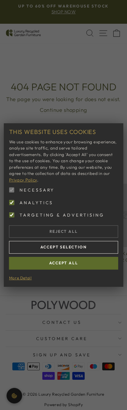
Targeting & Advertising (62, 215)
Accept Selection (63, 247)
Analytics (36, 202)
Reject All (63, 231)
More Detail (20, 277)
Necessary (37, 189)
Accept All (63, 262)
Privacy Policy (23, 179)
